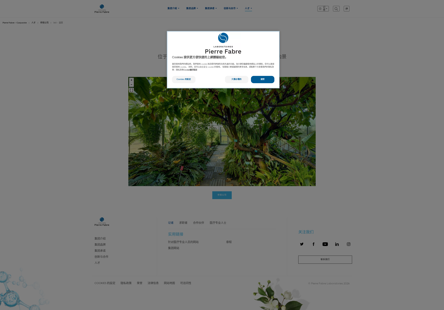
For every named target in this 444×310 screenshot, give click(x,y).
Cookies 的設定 (184, 79)
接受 (263, 79)
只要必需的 (237, 79)
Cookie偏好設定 (190, 70)
